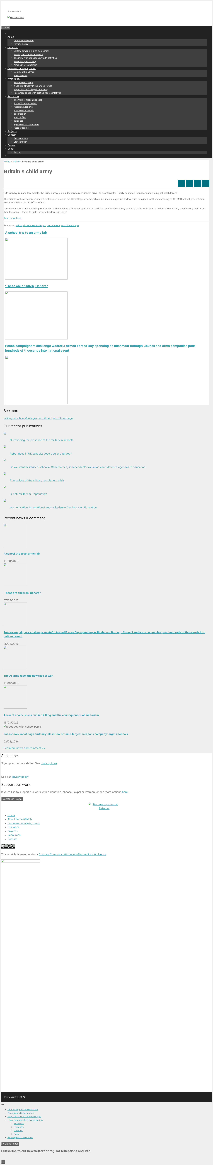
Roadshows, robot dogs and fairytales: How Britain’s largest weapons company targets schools (66, 734)
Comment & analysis (24, 72)
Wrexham (19, 1123)
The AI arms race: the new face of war (28, 675)
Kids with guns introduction (22, 1109)
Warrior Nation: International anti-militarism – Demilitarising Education (53, 507)
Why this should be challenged (24, 1116)
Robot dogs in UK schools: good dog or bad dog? (41, 453)
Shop (10, 148)
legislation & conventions (26, 124)
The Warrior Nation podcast (28, 99)
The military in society (25, 61)
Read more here (12, 218)
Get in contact (21, 138)
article (16, 161)
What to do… (14, 78)
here (125, 792)
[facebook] (181, 183)
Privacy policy (21, 44)
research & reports (23, 106)
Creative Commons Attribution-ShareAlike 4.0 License (72, 854)
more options (49, 763)
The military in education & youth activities (35, 58)
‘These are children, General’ (26, 286)
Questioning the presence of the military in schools (41, 440)
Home (7, 161)
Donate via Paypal (12, 798)
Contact (11, 134)
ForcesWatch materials (25, 103)
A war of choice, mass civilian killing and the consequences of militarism (51, 715)
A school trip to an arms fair (26, 232)
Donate (11, 145)
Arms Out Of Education (25, 65)
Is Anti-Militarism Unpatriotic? (28, 494)
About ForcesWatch (24, 40)
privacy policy (20, 776)
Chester (18, 1130)
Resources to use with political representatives (37, 92)
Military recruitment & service (28, 54)
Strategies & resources (20, 1137)
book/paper (20, 113)
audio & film (20, 117)
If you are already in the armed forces (33, 85)
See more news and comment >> (24, 748)
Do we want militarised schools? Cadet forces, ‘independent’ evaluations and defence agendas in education (77, 467)
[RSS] (205, 183)
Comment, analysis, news (21, 68)
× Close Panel (10, 1143)
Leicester (19, 1127)
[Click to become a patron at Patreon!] (104, 808)
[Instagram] (197, 183)
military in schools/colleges (31, 225)
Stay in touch (20, 141)
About (10, 36)
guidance (18, 120)
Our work (12, 47)
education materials (24, 110)
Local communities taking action (25, 1120)
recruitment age (70, 225)
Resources (13, 96)
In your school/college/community (31, 89)
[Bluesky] (189, 183)
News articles (20, 75)
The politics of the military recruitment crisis (37, 480)
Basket (17, 152)
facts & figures (21, 127)
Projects (12, 131)
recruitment (53, 225)
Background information (20, 1113)
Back (16, 1134)
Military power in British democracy (31, 51)
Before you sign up (23, 82)
